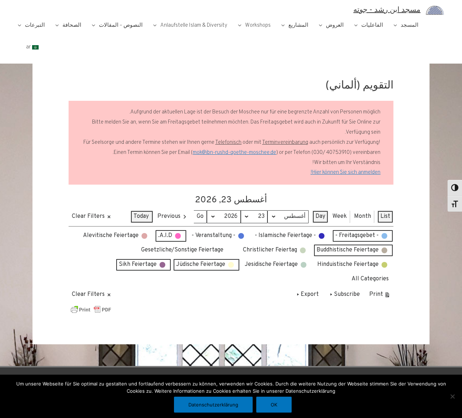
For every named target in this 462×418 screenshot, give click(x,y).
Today (141, 216)
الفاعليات (372, 25)
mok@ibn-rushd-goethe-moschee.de (234, 152)
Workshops (258, 25)
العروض (335, 25)
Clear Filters (88, 216)
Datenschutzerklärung (213, 405)
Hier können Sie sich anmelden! (345, 172)
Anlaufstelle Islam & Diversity (193, 25)
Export (310, 294)
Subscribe (347, 294)
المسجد (409, 25)
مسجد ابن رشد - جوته (386, 10)
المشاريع (298, 25)
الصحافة (71, 25)
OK (274, 405)
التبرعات (35, 25)
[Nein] (453, 396)
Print (380, 296)
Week (339, 216)
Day (320, 216)
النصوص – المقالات (121, 25)
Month (362, 216)
